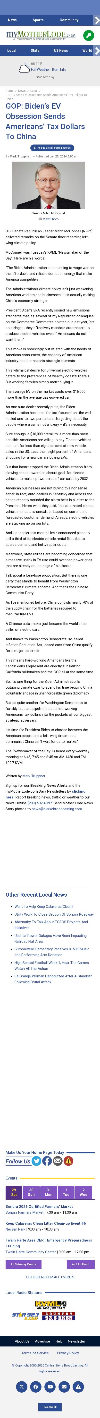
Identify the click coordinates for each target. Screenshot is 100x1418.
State (35, 50)
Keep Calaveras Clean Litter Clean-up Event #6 (46, 1223)
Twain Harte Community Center (31, 1252)
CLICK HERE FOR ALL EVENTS (50, 1277)
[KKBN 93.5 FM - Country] (58, 1315)
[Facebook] (36, 1387)
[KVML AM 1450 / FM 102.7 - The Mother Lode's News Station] (51, 1304)
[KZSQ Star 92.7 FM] (24, 1315)
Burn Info (59, 70)
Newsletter (76, 1341)
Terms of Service (35, 1353)
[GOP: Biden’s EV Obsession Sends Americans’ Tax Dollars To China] (48, 207)
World (87, 50)
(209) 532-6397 (40, 803)
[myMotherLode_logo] (41, 35)
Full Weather (40, 70)
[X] (21, 1387)
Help (59, 1341)
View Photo (50, 219)
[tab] (14, 1192)
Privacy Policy (68, 1353)
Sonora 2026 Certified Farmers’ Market (39, 1206)
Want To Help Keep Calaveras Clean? (44, 906)
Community (69, 20)
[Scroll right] (96, 20)
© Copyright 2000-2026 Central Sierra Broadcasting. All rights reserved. (50, 1368)
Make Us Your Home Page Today (35, 1152)
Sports (38, 20)
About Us (22, 1341)
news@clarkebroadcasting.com (57, 809)
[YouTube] (50, 1387)
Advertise (42, 1341)
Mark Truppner (34, 776)
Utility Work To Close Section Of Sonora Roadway (54, 914)
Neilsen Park (15, 1229)
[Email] (64, 1387)
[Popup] (88, 35)
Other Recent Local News (36, 895)
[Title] (78, 1387)
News (12, 20)
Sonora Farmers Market (24, 1212)
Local (11, 50)
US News (61, 50)
